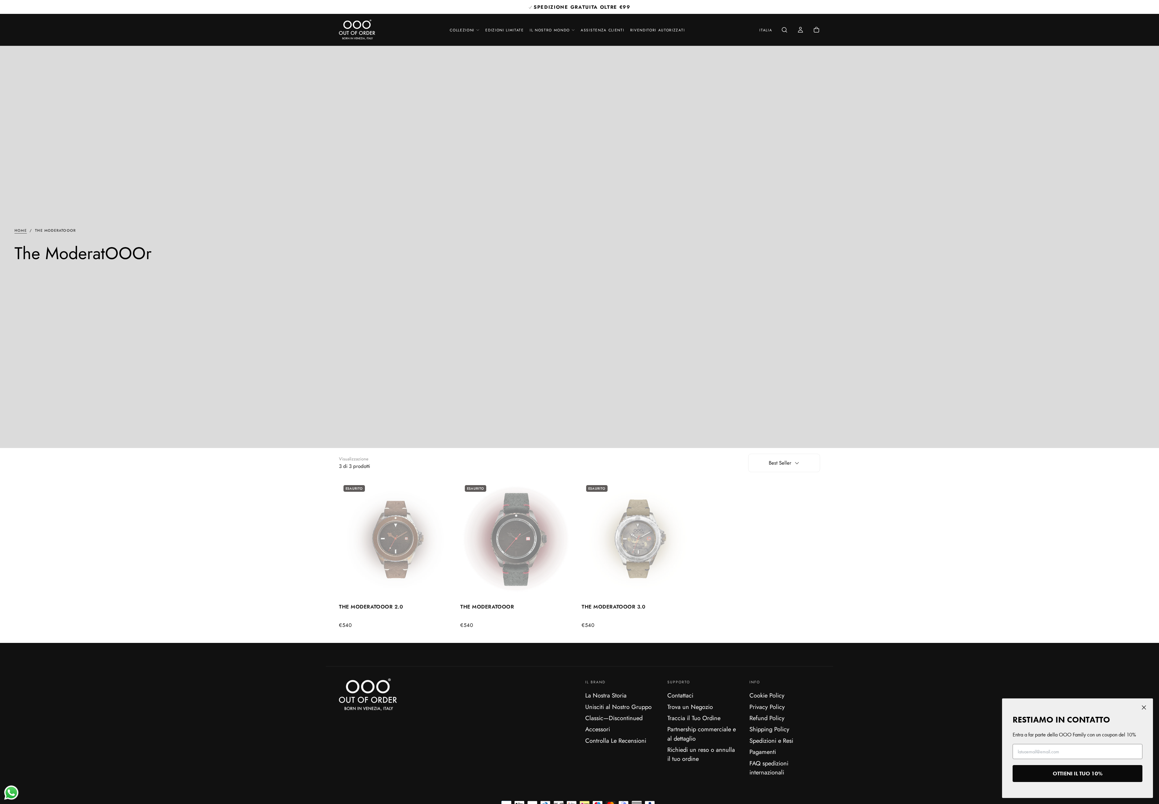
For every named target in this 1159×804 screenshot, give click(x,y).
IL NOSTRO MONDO (550, 30)
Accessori (597, 729)
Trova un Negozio (690, 706)
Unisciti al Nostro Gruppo (618, 706)
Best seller (780, 462)
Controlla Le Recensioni (615, 740)
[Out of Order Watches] (368, 694)
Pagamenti (762, 751)
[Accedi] (800, 30)
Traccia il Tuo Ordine (693, 718)
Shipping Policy (769, 729)
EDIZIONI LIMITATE (504, 30)
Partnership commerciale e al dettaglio (701, 734)
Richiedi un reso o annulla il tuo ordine (701, 754)
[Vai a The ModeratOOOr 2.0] (397, 539)
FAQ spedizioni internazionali (768, 768)
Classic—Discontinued (614, 718)
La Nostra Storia (606, 695)
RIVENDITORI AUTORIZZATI (657, 30)
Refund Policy (766, 718)
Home (20, 230)
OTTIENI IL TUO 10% (1078, 773)
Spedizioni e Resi (771, 740)
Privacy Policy (767, 706)
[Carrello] (816, 30)
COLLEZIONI (462, 30)
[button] (765, 30)
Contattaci (680, 695)
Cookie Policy (766, 695)
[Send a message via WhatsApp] (11, 792)
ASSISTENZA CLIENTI (602, 30)
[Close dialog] (1143, 707)
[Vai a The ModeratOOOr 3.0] (640, 539)
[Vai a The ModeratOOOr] (518, 539)
